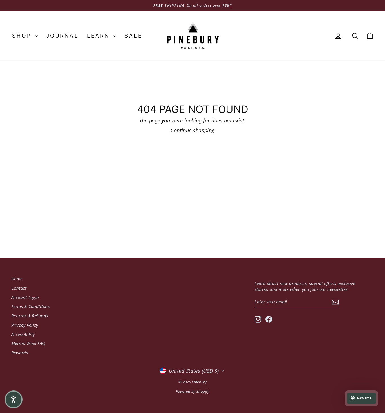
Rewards (19, 352)
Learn (99, 35)
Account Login (25, 297)
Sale (133, 35)
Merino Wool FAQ (28, 343)
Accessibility (23, 334)
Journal (62, 35)
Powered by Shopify (192, 391)
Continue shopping (192, 130)
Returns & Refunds (29, 315)
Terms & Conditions (30, 306)
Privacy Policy (24, 325)
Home (17, 279)
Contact (18, 288)
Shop (23, 35)
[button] (14, 399)
